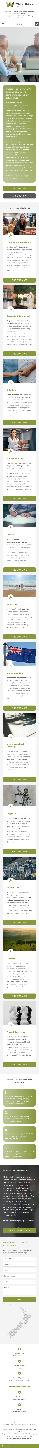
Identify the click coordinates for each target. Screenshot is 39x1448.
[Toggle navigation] (2, 24)
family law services (22, 622)
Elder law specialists (14, 403)
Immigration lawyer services (17, 693)
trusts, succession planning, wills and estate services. (18, 1060)
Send (18, 1322)
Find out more (19, 288)
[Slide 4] (20, 1250)
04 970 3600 (19, 1389)
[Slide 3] (19, 1250)
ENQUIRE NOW (19, 199)
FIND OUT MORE (19, 192)
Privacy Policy (7, 1327)
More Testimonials (18, 1253)
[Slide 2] (18, 1250)
